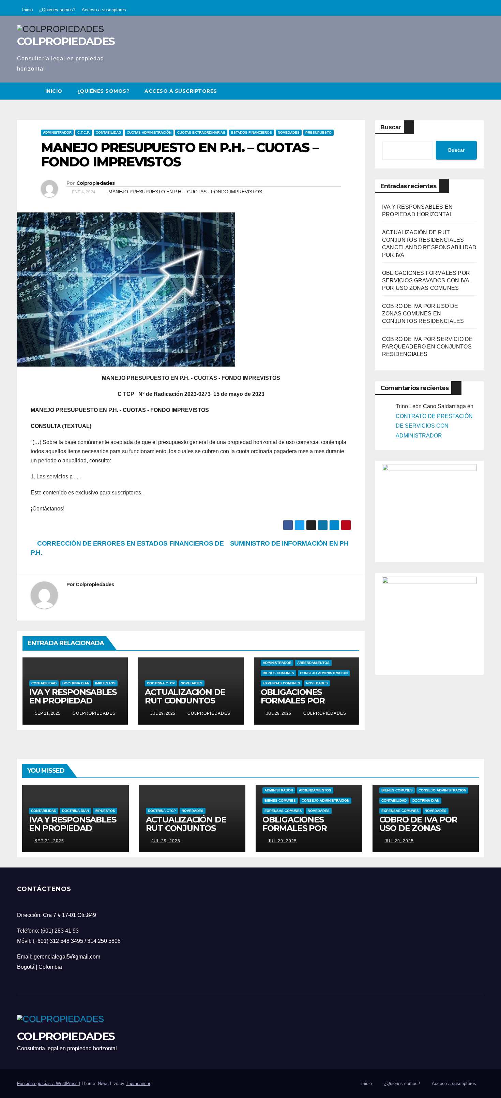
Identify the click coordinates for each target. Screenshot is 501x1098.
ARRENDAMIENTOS (313, 663)
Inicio (27, 9)
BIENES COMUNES (278, 673)
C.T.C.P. (83, 132)
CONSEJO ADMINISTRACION (324, 673)
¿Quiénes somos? (57, 9)
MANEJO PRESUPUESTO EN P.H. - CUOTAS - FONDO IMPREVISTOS (185, 191)
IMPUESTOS (105, 683)
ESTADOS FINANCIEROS (251, 132)
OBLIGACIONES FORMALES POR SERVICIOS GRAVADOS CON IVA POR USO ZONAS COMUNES (426, 280)
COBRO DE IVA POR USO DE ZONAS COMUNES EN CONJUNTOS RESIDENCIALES (423, 313)
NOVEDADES (289, 132)
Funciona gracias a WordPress (48, 1083)
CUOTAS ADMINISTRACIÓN (149, 132)
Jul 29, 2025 (165, 841)
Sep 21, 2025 (49, 841)
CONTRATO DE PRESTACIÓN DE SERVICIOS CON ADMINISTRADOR (434, 426)
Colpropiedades (95, 183)
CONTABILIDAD (108, 132)
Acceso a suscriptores (104, 9)
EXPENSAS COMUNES (281, 683)
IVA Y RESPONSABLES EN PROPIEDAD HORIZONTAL (72, 700)
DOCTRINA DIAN (75, 683)
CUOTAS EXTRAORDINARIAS (201, 132)
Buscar (390, 127)
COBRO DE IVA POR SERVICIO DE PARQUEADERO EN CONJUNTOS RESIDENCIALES (427, 346)
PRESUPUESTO (318, 132)
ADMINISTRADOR (57, 132)
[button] (479, 91)
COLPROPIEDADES (66, 41)
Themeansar (138, 1083)
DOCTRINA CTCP (161, 683)
